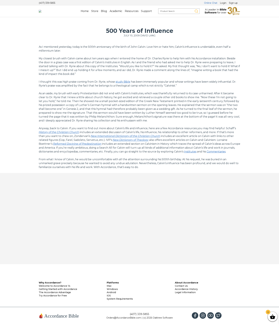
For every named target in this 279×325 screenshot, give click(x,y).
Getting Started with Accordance (58, 289)
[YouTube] (210, 315)
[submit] (196, 11)
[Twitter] (218, 315)
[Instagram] (203, 315)
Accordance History (186, 289)
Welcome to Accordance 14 (54, 285)
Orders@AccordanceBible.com (123, 317)
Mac (109, 285)
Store (94, 11)
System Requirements (120, 298)
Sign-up (233, 2)
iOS (109, 295)
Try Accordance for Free (53, 295)
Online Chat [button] (210, 2)
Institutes (190, 151)
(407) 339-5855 (47, 2)
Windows (112, 289)
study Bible (123, 81)
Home (85, 11)
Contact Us (181, 285)
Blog (104, 11)
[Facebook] (195, 315)
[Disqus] (139, 218)
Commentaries (216, 151)
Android (111, 292)
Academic (116, 11)
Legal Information (185, 292)
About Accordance (186, 282)
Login (223, 2)
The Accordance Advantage (55, 292)
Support (146, 11)
